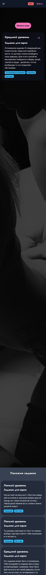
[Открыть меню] (3, 3)
